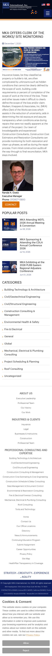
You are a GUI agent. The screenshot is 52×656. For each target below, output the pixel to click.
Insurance (26, 425)
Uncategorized (12, 376)
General (8, 336)
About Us (25, 393)
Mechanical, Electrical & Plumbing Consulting (25, 500)
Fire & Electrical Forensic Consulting (25, 496)
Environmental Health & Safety (21, 322)
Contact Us (26, 522)
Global (8, 344)
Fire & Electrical (13, 329)
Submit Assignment (26, 545)
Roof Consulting (13, 369)
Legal (26, 429)
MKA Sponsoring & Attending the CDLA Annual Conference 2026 (31, 244)
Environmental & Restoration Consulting (25, 491)
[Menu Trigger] (48, 13)
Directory (26, 531)
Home (26, 517)
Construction (26, 438)
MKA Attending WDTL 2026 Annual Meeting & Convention (32, 223)
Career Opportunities (26, 549)
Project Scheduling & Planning (21, 362)
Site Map (26, 559)
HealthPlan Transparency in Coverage (26, 563)
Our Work (26, 413)
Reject (26, 650)
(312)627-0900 (17, 199)
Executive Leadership (26, 399)
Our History (26, 408)
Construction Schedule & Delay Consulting (25, 482)
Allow (26, 643)
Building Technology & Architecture (24, 290)
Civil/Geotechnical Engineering (22, 297)
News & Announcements (26, 536)
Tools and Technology (25, 509)
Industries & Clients (26, 419)
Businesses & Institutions (26, 434)
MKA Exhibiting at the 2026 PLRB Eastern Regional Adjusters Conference (32, 266)
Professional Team (26, 403)
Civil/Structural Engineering (20, 304)
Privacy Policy (26, 554)
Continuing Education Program (26, 540)
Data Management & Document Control (25, 486)
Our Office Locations (26, 526)
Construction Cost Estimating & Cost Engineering (25, 477)
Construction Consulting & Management (25, 472)
